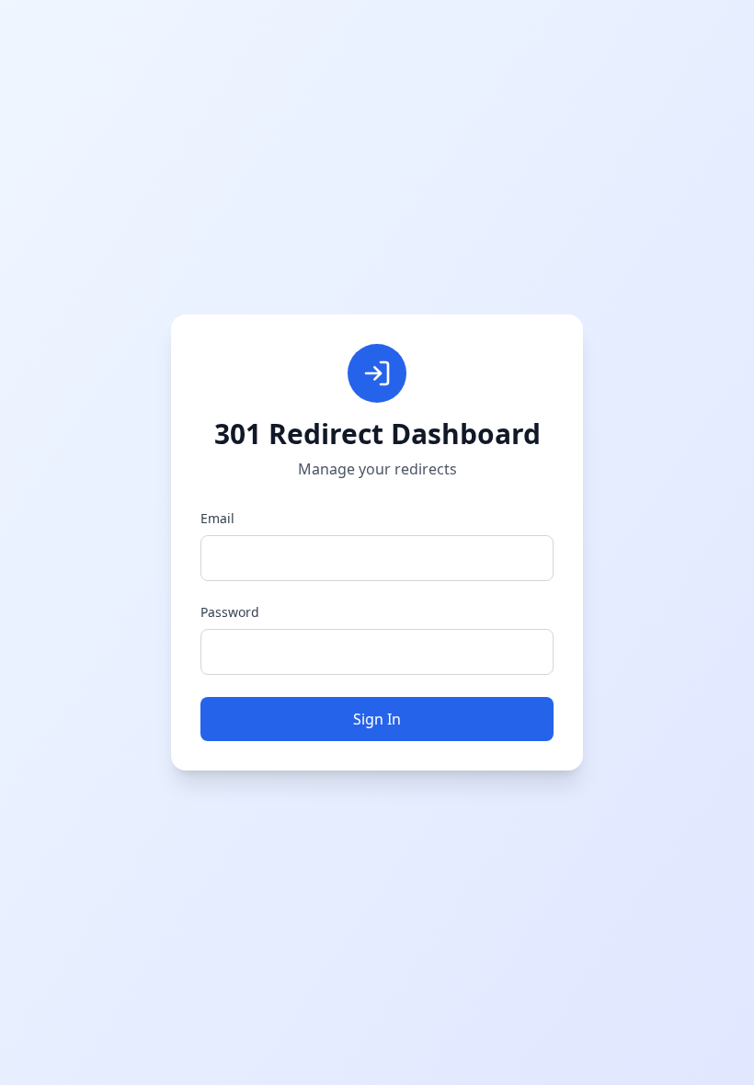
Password (229, 612)
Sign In (377, 719)
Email (217, 518)
